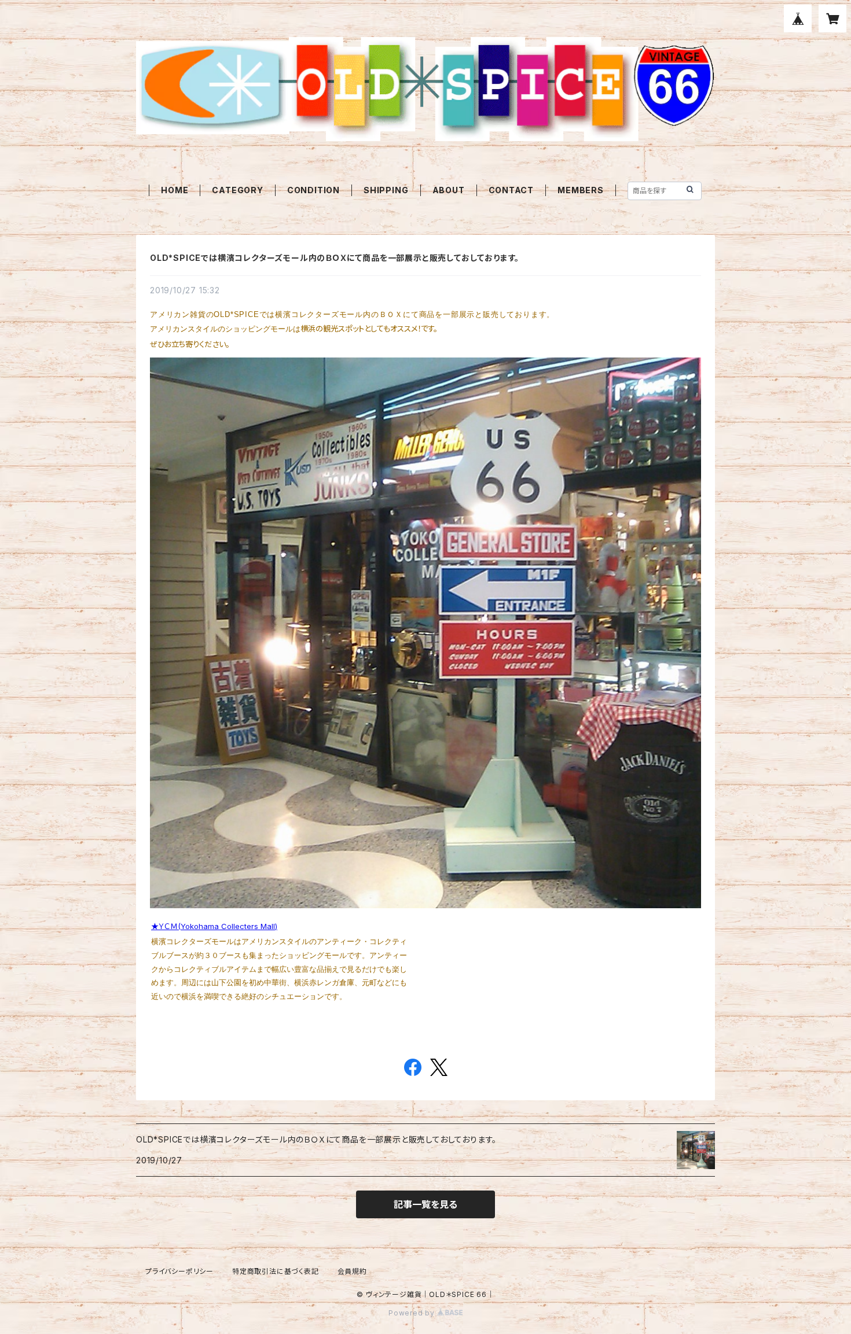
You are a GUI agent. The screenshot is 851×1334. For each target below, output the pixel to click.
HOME (174, 190)
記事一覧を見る (425, 1204)
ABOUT (448, 190)
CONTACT (511, 190)
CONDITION (313, 190)
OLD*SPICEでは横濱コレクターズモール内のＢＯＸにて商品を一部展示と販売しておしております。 (334, 258)
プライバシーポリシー (179, 1271)
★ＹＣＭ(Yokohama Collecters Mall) (214, 926)
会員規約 (352, 1271)
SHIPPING (386, 190)
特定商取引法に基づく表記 (275, 1271)
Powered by (412, 1313)
